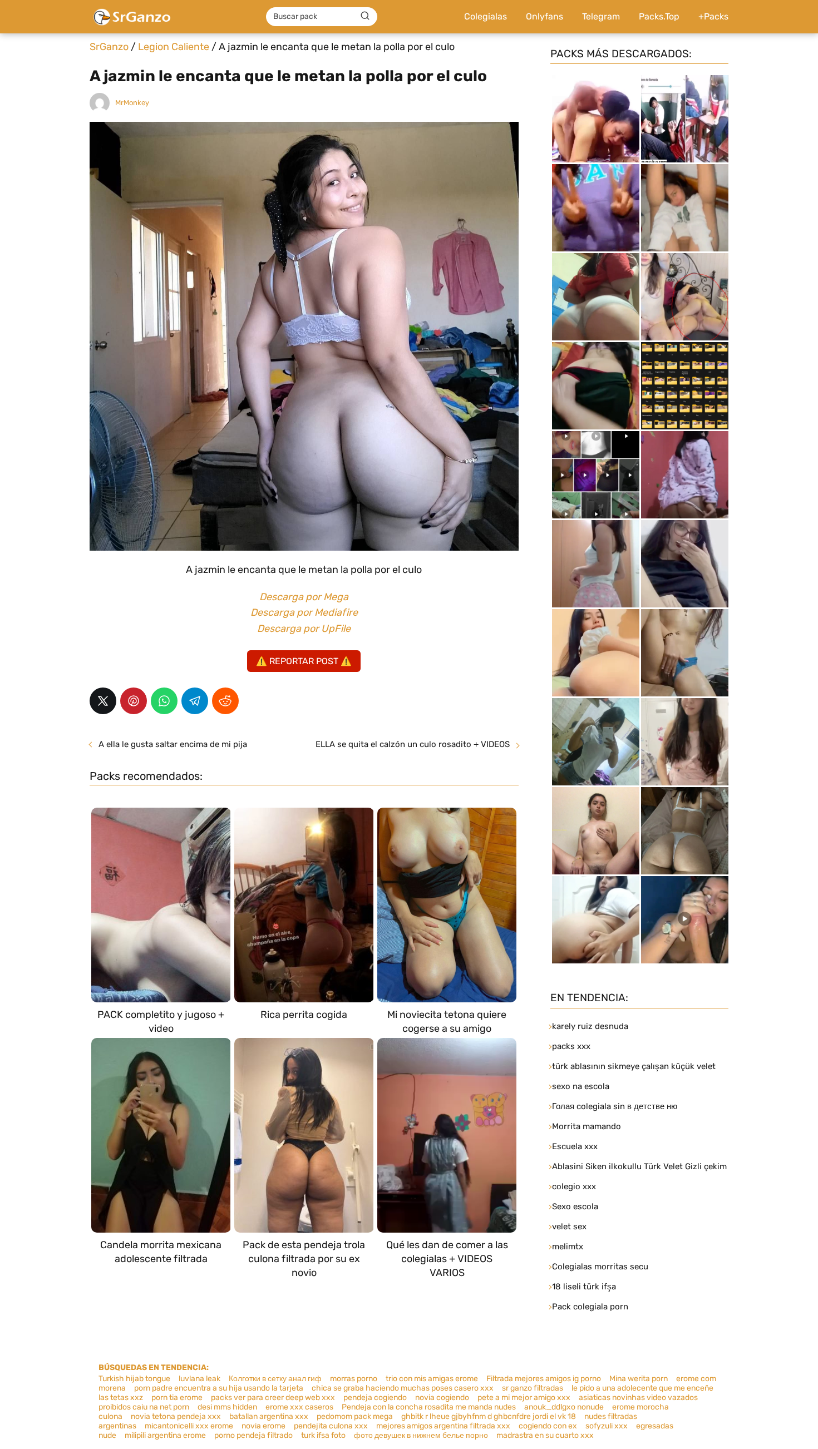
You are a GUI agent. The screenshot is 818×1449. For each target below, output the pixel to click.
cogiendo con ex (548, 1426)
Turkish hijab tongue (134, 1378)
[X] (103, 701)
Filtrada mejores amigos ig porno (543, 1378)
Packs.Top (659, 16)
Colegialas (485, 16)
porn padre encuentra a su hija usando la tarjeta (218, 1388)
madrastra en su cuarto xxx (545, 1435)
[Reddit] (225, 701)
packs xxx (571, 1046)
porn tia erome (177, 1397)
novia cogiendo (442, 1397)
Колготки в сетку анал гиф (275, 1378)
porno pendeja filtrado (253, 1435)
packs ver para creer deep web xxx (273, 1397)
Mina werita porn (638, 1378)
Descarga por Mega (303, 597)
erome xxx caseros (299, 1407)
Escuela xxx (575, 1146)
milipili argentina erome (165, 1435)
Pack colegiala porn (590, 1307)
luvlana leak (199, 1378)
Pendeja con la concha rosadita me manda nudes (429, 1407)
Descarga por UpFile (304, 628)
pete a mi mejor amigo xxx (523, 1397)
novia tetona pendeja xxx (176, 1416)
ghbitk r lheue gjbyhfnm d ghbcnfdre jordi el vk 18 (488, 1416)
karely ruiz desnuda (590, 1026)
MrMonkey (132, 102)
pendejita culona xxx (331, 1426)
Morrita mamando (586, 1126)
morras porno (353, 1378)
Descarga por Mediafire (304, 612)
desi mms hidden (227, 1407)
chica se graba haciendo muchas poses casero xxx (403, 1388)
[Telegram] (194, 701)
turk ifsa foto (323, 1435)
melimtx (567, 1247)
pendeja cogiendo (375, 1397)
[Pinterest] (133, 701)
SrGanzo (109, 47)
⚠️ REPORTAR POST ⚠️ (304, 661)
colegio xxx (574, 1186)
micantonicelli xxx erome (189, 1426)
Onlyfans (544, 16)
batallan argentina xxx (268, 1416)
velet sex (569, 1226)
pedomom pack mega (355, 1416)
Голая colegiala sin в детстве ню (614, 1106)
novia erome (263, 1426)
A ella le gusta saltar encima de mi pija (172, 744)
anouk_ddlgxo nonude (564, 1407)
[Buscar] (365, 16)
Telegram (601, 16)
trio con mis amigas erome (432, 1378)
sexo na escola (580, 1086)
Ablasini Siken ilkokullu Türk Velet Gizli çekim (639, 1166)
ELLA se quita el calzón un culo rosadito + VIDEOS (413, 744)
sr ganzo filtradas (532, 1388)
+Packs (713, 16)
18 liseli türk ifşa (584, 1287)
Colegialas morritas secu (600, 1267)
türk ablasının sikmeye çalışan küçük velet (634, 1066)
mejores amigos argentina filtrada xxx (443, 1426)
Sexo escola (575, 1206)
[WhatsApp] (164, 701)
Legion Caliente (173, 47)
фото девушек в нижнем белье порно (421, 1435)
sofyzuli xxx (606, 1426)
